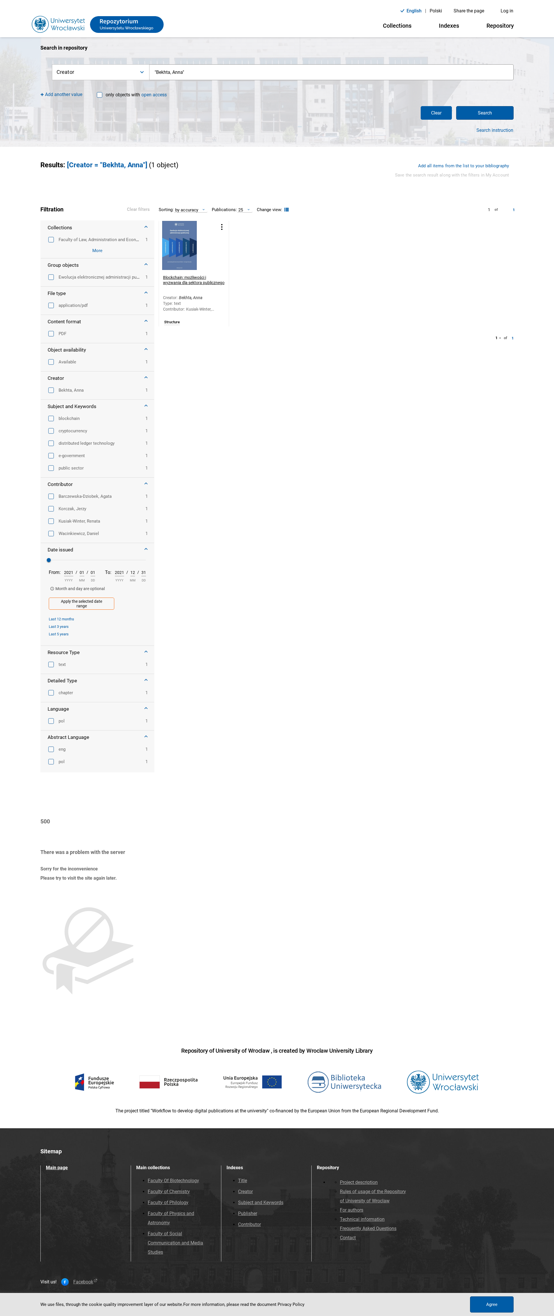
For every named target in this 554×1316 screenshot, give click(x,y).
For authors (351, 1210)
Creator (245, 1191)
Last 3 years (59, 626)
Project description (359, 1182)
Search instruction (494, 130)
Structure (172, 322)
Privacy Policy (291, 1304)
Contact (348, 1237)
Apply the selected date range (81, 603)
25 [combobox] (240, 209)
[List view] (286, 209)
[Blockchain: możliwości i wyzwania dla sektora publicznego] (186, 245)
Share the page (469, 11)
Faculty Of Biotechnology (173, 1180)
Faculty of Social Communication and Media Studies (175, 1243)
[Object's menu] (222, 227)
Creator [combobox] (65, 72)
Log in (507, 11)
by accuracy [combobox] (186, 209)
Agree (491, 1304)
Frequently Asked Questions (368, 1228)
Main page (57, 1167)
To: (108, 572)
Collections (397, 25)
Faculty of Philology (168, 1202)
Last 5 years (59, 634)
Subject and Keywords (260, 1202)
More (97, 250)
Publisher (247, 1213)
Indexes (449, 25)
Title (242, 1180)
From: (55, 572)
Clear (436, 113)
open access (154, 94)
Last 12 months (61, 619)
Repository (500, 25)
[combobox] (331, 72)
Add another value (63, 94)
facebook (83, 1282)
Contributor (249, 1224)
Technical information (362, 1219)
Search (485, 113)
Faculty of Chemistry (169, 1191)
